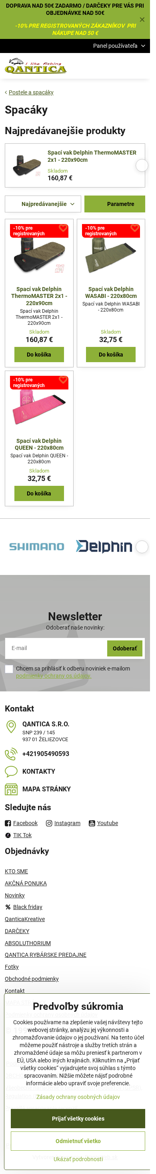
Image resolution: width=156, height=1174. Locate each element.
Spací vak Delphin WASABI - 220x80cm (111, 293)
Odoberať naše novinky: (75, 627)
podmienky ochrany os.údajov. (54, 676)
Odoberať (125, 648)
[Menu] (140, 66)
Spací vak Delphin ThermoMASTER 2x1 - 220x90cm (92, 156)
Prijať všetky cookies (78, 1118)
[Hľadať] (102, 66)
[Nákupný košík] (121, 66)
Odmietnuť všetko (78, 1141)
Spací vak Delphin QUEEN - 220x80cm (39, 444)
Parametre (120, 204)
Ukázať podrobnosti (78, 1159)
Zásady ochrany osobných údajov (78, 1097)
